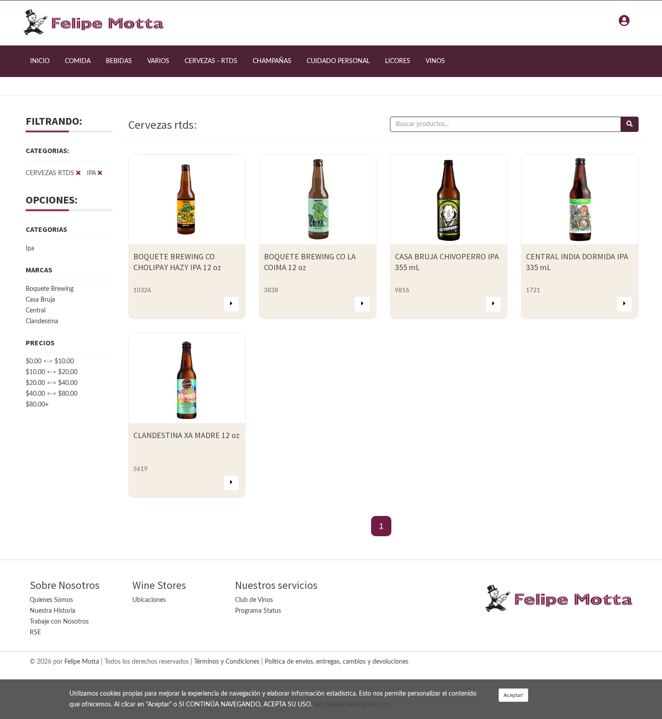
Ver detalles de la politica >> (352, 704)
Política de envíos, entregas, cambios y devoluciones (336, 662)
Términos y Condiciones (226, 662)
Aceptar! (513, 695)
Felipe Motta (81, 662)
